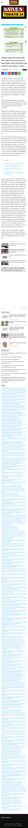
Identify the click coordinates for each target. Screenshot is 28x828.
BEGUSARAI (4, 388)
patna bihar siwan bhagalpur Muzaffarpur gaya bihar (13, 692)
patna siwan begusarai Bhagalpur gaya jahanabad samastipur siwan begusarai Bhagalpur (13, 772)
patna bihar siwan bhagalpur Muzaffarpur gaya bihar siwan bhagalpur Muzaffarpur (13, 701)
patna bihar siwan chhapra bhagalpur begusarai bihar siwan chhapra (13, 741)
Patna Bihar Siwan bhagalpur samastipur (11, 710)
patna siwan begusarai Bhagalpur (16, 747)
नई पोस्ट (3, 308)
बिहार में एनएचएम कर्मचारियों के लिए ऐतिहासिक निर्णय (10, 359)
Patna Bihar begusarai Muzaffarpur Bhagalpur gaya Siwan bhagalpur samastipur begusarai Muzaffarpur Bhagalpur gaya (14, 623)
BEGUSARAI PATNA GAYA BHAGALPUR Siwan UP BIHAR (13, 461)
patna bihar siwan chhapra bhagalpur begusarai (13, 731)
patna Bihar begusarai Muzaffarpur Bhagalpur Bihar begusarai (13, 550)
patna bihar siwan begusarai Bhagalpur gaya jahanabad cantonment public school (12, 655)
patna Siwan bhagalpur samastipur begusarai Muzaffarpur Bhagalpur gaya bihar (12, 798)
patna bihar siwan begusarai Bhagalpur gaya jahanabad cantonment (12, 652)
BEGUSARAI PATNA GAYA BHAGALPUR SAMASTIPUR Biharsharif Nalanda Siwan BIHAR (12, 426)
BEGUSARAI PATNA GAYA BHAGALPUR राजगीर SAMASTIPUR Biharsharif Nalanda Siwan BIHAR (13, 394)
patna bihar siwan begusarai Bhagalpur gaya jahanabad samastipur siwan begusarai (12, 672)
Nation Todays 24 (18, 823)
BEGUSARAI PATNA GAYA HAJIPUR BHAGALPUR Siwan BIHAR (12, 474)
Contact (10, 825)
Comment (24, 69)
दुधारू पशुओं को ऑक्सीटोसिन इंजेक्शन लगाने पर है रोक (17, 256)
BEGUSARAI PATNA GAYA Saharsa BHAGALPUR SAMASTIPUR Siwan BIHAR (11, 480)
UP (4, 809)
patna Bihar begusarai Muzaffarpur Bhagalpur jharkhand (13, 631)
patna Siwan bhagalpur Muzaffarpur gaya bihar (13, 786)
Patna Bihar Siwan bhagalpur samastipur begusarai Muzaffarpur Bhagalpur (14, 722)
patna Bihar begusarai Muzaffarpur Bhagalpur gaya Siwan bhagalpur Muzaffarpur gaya (14, 605)
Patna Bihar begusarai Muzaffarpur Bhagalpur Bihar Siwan (13, 557)
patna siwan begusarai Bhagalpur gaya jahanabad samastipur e (13, 762)
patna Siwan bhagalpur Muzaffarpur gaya (11, 784)
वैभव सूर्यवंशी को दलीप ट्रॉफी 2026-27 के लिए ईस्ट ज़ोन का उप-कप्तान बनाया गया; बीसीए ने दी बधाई (17, 316)
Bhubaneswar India (6, 529)
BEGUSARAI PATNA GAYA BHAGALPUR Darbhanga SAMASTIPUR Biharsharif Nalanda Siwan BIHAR (12, 413)
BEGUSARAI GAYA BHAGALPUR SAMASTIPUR (17, 388)
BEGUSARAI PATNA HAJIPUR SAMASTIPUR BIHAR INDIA (13, 488)
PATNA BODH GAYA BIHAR (7, 538)
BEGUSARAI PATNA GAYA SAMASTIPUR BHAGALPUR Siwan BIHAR (13, 483)
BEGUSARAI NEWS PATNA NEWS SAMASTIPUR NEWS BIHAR (13, 522)
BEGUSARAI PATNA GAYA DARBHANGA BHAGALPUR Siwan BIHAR (13, 470)
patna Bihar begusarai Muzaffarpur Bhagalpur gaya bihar (14, 572)
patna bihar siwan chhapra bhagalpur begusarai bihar (13, 734)
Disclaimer (20, 825)
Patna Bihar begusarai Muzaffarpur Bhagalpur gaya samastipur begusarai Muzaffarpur (14, 588)
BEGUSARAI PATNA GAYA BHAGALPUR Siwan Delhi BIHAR (13, 453)
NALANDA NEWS (13, 536)
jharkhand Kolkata (20, 534)
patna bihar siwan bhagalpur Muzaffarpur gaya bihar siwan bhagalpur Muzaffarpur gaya (13, 705)
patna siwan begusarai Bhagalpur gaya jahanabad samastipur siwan (13, 765)
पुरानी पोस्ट (24, 308)
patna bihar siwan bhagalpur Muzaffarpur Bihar (13, 683)
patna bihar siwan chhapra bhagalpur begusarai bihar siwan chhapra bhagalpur (13, 744)
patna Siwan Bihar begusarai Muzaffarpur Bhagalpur (11, 804)
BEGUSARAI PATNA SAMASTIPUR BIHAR (10, 494)
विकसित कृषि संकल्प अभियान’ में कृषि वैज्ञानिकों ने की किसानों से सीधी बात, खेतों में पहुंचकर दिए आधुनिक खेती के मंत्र (17, 251)
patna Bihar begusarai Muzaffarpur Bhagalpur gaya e (14, 575)
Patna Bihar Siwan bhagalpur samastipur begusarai (14, 713)
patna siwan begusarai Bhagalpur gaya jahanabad (13, 756)
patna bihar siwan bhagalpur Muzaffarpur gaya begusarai (13, 688)
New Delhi (20, 536)
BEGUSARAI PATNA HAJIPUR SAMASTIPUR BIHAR (11, 486)
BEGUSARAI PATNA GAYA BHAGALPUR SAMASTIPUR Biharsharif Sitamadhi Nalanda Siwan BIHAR (12, 433)
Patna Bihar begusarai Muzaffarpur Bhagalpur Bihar (13, 547)
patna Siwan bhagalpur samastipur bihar (11, 801)
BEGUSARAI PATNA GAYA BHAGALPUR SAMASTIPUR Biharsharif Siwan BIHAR (12, 436)
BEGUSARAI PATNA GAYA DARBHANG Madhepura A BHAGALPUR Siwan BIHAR (12, 467)
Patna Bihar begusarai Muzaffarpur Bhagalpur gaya (14, 569)
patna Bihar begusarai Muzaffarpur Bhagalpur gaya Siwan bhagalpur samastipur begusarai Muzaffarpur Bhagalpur (14, 619)
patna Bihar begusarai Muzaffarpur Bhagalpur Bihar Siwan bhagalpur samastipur (13, 567)
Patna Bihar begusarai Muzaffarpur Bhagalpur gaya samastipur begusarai (14, 585)
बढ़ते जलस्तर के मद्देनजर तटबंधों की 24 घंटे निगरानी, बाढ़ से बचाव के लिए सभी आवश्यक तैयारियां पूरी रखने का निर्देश (16, 328)
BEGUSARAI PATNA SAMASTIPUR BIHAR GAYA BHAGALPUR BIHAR (13, 497)
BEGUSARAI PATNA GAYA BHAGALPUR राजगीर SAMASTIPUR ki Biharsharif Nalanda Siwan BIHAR (14, 410)
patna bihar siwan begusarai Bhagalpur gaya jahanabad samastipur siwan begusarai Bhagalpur (13, 675)
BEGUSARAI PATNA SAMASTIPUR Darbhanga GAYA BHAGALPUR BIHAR (12, 513)
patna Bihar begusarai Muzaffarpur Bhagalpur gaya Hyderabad (14, 579)
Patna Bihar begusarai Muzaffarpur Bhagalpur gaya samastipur (14, 582)
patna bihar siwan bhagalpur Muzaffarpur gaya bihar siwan (13, 695)
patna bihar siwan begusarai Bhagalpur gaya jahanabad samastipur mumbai (12, 665)
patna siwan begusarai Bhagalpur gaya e (11, 753)
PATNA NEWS (4, 747)
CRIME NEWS (4, 534)
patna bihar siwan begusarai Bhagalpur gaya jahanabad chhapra (12, 659)
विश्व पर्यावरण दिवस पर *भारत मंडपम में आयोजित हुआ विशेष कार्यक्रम (17, 244)
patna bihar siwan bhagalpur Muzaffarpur (12, 677)
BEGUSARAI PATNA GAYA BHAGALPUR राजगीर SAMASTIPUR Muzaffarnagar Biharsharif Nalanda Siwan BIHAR (13, 407)
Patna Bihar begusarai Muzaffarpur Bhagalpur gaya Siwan (14, 595)
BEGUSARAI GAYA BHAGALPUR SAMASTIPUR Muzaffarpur (14, 390)
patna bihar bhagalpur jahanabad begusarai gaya (13, 641)
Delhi (10, 534)
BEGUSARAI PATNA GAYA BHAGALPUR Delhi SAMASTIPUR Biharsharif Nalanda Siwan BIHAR (13, 416)
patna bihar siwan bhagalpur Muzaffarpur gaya (13, 685)
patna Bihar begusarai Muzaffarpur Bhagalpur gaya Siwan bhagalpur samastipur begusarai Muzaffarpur (14, 615)
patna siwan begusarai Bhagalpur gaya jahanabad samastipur (12, 24)
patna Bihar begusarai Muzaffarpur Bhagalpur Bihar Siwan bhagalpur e (13, 563)
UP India (8, 809)
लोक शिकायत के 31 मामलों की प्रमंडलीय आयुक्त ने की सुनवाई (17, 322)
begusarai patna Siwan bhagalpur (9, 527)
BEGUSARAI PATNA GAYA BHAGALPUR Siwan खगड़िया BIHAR (13, 445)
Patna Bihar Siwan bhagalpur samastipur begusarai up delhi (14, 729)
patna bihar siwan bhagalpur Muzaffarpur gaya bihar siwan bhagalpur (13, 698)
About (5, 825)
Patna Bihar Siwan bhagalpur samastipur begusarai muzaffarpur (14, 719)
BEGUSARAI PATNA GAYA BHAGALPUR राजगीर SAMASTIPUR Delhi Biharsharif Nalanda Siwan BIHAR (13, 403)
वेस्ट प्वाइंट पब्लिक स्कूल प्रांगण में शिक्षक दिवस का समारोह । (11, 357)
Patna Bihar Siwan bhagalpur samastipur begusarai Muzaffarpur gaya (14, 726)
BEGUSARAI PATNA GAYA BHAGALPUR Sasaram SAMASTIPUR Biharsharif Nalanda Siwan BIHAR (12, 443)
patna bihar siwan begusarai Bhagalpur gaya (12, 646)
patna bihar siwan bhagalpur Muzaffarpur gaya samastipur (13, 708)
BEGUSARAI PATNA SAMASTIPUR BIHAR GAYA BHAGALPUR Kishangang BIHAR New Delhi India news (13, 510)
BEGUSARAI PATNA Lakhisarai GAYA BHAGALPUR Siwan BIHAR (13, 491)
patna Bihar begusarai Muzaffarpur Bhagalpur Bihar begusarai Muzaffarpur (13, 553)
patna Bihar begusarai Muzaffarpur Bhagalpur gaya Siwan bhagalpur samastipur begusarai (14, 611)
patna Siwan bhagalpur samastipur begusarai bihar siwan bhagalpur (14, 792)
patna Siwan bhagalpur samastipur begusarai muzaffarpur (12, 795)
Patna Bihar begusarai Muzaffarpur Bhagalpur (13, 544)
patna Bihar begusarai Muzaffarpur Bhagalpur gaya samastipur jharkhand (14, 592)
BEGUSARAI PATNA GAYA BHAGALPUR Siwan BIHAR (12, 447)
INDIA (13, 534)
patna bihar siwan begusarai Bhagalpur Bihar (12, 643)
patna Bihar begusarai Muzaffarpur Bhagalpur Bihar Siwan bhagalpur (13, 560)
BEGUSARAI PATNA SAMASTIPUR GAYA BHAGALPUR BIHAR (13, 516)
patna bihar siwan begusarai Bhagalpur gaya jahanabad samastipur (12, 662)
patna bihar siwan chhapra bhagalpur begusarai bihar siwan (13, 738)
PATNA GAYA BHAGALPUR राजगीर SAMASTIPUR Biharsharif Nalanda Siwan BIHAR (13, 541)
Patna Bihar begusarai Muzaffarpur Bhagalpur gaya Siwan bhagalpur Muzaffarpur (14, 602)
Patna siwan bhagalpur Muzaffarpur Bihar (12, 782)
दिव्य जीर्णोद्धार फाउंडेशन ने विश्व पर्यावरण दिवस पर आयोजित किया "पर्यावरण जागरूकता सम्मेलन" (17, 261)
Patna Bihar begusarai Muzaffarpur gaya (11, 636)
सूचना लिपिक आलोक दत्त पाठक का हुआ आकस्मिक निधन (13, 169)
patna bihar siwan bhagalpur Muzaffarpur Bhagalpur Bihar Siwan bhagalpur (12, 681)
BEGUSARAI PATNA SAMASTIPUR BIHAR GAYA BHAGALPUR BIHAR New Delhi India (13, 500)
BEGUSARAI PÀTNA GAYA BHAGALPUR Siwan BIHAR (12, 520)
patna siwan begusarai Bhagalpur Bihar (11, 749)
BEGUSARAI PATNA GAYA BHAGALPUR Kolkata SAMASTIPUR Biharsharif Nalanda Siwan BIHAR (12, 420)
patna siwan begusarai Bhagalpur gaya (11, 751)
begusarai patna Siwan (7, 525)
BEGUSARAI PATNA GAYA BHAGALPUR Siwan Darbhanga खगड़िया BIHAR (13, 451)
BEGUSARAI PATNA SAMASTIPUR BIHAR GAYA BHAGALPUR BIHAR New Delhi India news (13, 503)
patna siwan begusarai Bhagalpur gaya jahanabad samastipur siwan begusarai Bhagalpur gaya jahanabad (13, 775)
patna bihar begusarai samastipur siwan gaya (12, 639)
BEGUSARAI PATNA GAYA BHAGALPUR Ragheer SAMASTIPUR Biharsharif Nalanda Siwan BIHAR (12, 423)
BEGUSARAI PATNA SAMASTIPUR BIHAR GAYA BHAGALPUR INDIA (13, 507)
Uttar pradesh (15, 809)
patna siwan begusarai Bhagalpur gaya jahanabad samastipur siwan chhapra (13, 780)
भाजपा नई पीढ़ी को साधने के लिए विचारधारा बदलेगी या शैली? (17, 343)
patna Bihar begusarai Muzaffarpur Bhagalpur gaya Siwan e (14, 628)
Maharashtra (5, 536)
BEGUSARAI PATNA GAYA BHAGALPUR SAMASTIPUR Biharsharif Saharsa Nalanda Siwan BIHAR (12, 430)
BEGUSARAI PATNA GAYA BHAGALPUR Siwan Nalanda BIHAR (13, 456)
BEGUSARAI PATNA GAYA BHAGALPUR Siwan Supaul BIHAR (14, 458)
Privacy (14, 825)
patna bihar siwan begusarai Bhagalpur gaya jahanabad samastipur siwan (12, 668)
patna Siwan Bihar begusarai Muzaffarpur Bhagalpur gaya (11, 807)
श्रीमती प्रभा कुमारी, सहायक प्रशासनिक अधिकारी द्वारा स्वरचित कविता (13, 173)
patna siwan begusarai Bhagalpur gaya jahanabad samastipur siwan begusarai (13, 769)
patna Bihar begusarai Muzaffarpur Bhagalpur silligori (13, 634)
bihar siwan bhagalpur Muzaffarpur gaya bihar (13, 531)
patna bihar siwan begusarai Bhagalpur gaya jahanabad (12, 649)
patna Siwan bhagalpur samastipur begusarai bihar (14, 789)
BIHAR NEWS (14, 529)
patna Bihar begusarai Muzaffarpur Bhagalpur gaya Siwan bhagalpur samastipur (14, 608)
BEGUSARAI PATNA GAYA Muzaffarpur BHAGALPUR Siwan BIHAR (12, 477)
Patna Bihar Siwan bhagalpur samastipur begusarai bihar (14, 716)
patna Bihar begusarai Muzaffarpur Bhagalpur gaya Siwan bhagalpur (14, 598)
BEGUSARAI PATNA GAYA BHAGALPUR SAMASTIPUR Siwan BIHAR (13, 439)
